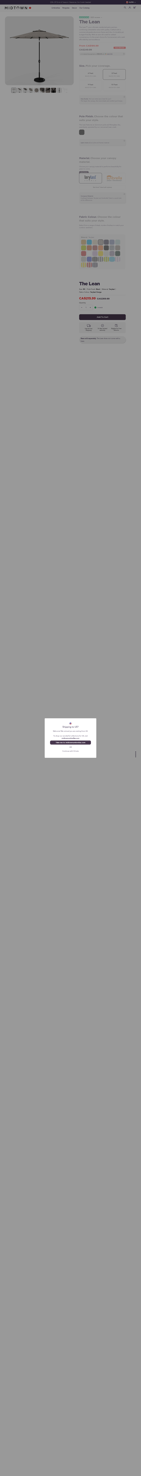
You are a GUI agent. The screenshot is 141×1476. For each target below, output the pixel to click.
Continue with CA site (70, 751)
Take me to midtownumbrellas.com (70, 742)
